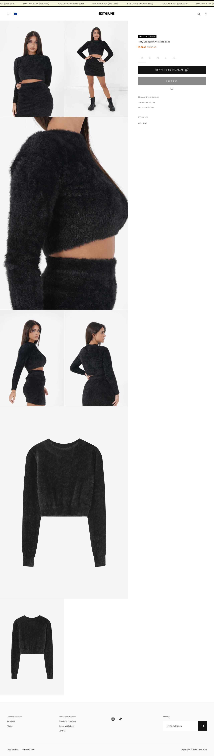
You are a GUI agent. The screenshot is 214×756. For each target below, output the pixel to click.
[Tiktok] (120, 719)
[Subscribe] (202, 726)
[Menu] (8, 14)
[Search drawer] (198, 14)
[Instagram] (113, 719)
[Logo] (107, 14)
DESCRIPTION (143, 117)
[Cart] (205, 14)
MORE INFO (142, 123)
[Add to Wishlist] (172, 88)
